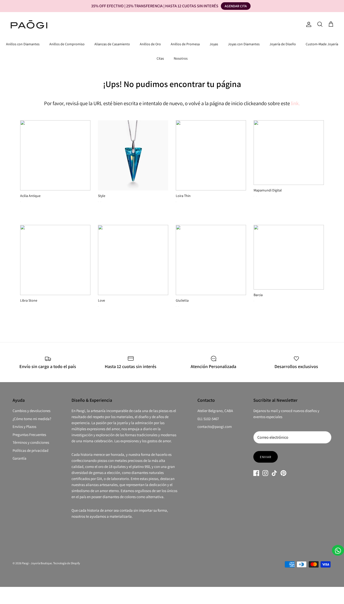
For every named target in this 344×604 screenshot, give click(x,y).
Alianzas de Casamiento (112, 44)
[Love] (133, 260)
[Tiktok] (274, 473)
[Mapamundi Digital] (289, 152)
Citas (160, 58)
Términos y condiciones (31, 442)
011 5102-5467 (208, 418)
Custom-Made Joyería (322, 44)
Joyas (214, 44)
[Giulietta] (211, 260)
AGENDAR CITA (236, 6)
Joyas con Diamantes (244, 44)
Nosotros (181, 58)
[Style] (133, 155)
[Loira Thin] (211, 155)
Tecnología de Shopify (66, 563)
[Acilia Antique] (55, 155)
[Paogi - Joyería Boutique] (29, 24)
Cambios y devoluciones (31, 410)
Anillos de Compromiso (67, 44)
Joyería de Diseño (282, 44)
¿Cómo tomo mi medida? (32, 418)
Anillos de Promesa (185, 44)
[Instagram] (265, 473)
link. (295, 103)
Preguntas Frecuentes (29, 434)
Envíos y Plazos (24, 426)
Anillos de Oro (150, 44)
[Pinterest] (283, 473)
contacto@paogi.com (214, 426)
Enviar (265, 457)
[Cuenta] (308, 24)
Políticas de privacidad (30, 450)
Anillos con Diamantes (23, 44)
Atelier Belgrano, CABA (215, 410)
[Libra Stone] (55, 260)
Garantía (19, 458)
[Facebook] (256, 473)
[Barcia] (289, 257)
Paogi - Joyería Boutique (37, 563)
